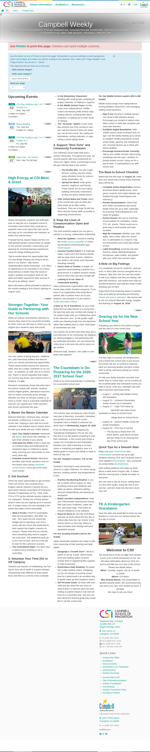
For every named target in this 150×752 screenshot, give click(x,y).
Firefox (21, 46)
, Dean (110, 627)
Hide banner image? (22, 69)
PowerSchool (120, 451)
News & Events (110, 664)
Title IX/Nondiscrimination (114, 680)
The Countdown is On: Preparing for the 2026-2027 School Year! (72, 372)
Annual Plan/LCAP (111, 677)
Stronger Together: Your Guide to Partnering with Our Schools (28, 309)
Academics (61, 4)
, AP (107, 624)
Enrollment (108, 661)
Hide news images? (22, 74)
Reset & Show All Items (20, 79)
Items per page (17, 83)
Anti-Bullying (108, 687)
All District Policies (111, 693)
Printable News (28, 11)
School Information (40, 4)
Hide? (48, 104)
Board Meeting (23, 124)
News (15, 11)
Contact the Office (111, 657)
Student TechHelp (111, 673)
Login (136, 4)
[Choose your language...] (128, 4)
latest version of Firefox (29, 56)
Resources (77, 4)
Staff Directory (109, 670)
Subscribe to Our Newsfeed (115, 667)
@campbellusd (121, 464)
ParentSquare (105, 454)
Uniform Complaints (112, 683)
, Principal (111, 621)
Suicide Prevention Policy (114, 690)
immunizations (119, 461)
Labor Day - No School (27, 157)
